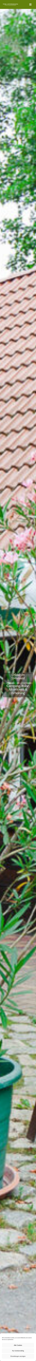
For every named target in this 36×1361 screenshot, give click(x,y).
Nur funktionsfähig (18, 1351)
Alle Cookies (18, 1345)
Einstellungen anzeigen (18, 1356)
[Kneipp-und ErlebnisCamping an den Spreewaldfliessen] (10, 4)
